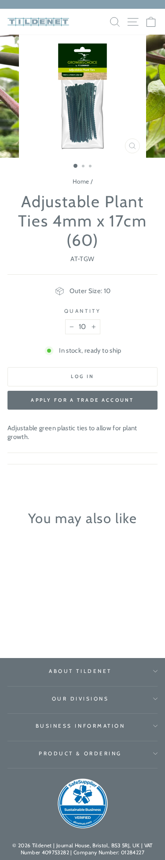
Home (81, 181)
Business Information (80, 726)
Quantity (82, 311)
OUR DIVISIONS (80, 699)
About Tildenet (80, 671)
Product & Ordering (80, 753)
